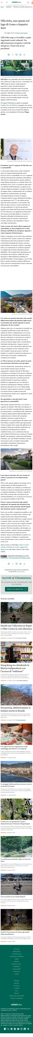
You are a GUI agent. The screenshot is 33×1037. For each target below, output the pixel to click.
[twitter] (8, 1029)
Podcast (16, 961)
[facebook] (5, 1029)
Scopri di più (21, 572)
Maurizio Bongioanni (22, 33)
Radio (16, 959)
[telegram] (28, 1029)
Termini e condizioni (16, 998)
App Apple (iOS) (16, 954)
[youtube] (18, 1029)
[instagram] (21, 1029)
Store (9, 2)
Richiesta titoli (16, 964)
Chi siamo (16, 986)
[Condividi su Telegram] (24, 55)
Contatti (16, 983)
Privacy (16, 993)
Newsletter (16, 951)
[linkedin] (25, 1029)
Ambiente (3, 638)
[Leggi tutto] (31, 598)
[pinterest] (11, 1029)
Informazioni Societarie (16, 996)
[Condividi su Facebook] (9, 55)
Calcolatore (17, 969)
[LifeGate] (16, 2)
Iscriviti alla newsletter (15, 589)
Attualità (16, 949)
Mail (16, 991)
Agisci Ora (16, 971)
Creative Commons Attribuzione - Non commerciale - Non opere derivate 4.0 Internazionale (15, 557)
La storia (16, 988)
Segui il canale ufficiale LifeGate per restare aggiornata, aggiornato (15, 547)
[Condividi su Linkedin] (16, 55)
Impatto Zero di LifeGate (9, 105)
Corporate (16, 966)
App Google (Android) (16, 956)
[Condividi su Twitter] (13, 55)
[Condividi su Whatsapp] (20, 55)
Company (16, 981)
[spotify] (15, 1029)
